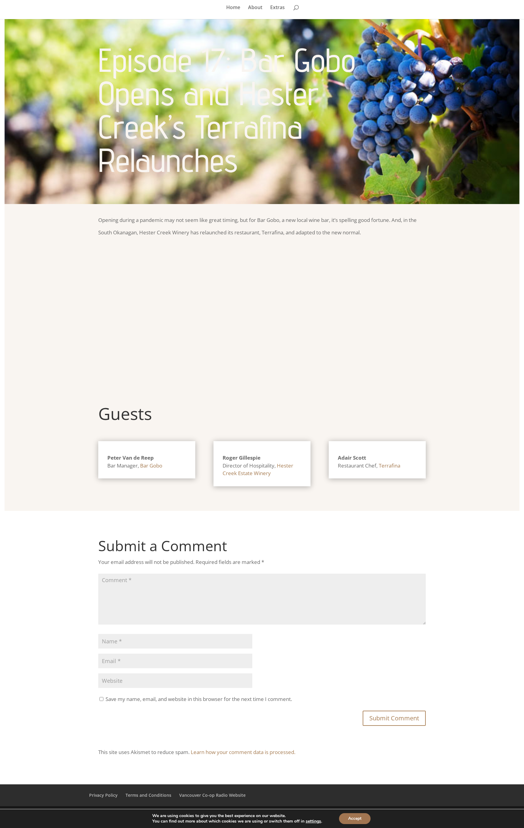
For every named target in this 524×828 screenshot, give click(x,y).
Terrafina (389, 465)
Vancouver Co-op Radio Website (212, 795)
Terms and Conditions (148, 795)
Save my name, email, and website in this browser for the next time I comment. (199, 699)
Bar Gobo (151, 465)
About (255, 8)
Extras (277, 8)
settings (313, 821)
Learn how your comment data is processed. (243, 752)
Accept (354, 818)
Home (233, 8)
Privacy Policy (103, 795)
